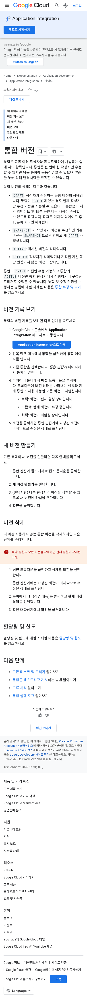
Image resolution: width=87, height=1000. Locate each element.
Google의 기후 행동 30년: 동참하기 (58, 970)
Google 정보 (12, 962)
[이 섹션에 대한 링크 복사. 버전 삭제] (29, 523)
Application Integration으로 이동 (41, 345)
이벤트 (8, 925)
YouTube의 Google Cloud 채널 (24, 939)
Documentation (27, 75)
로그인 (77, 5)
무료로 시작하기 (19, 30)
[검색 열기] (57, 5)
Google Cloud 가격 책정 (19, 796)
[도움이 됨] (29, 90)
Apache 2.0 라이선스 (20, 750)
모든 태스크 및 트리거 (28, 672)
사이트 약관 (59, 962)
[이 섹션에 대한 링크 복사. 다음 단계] (29, 661)
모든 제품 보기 (13, 789)
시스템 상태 (11, 851)
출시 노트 (10, 844)
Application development (59, 75)
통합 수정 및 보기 (68, 287)
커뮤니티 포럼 (13, 829)
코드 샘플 (10, 884)
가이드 (49, 81)
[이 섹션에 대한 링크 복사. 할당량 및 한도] (40, 627)
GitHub (8, 870)
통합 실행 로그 (23, 696)
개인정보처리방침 (35, 962)
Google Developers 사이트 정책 (29, 754)
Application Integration (35, 18)
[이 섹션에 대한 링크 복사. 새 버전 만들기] (40, 446)
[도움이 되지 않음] (36, 90)
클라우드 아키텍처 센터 (19, 891)
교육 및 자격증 (13, 898)
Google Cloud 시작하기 (19, 877)
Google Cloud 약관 (18, 970)
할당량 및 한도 (70, 638)
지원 (6, 836)
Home (7, 75)
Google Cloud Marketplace (22, 803)
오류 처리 (19, 688)
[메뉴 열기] (7, 5)
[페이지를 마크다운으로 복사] (54, 151)
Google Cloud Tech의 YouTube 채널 (28, 946)
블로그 (8, 918)
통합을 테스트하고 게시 (30, 680)
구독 (58, 979)
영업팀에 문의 (13, 810)
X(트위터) (10, 932)
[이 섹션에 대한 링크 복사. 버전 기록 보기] (40, 310)
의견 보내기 (16, 99)
